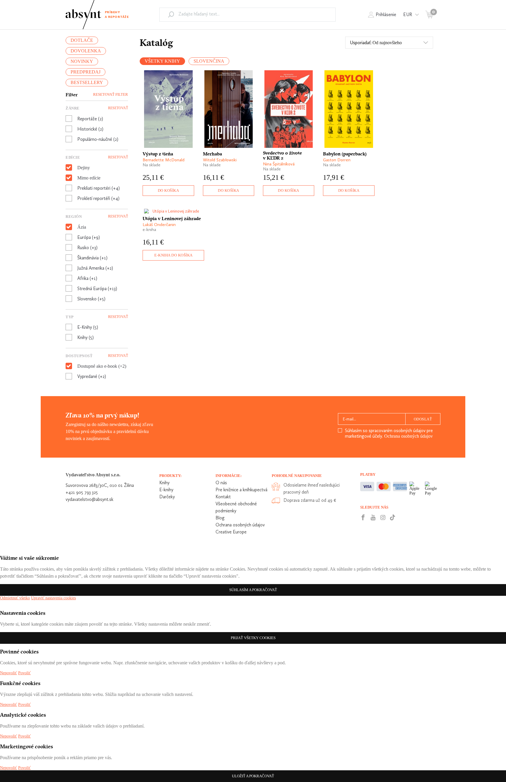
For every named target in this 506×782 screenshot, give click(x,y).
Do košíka (168, 190)
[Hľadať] (171, 14)
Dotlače (82, 40)
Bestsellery (87, 82)
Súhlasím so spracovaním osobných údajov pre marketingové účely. (389, 433)
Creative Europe (231, 532)
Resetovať (118, 108)
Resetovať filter (110, 94)
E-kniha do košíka (173, 255)
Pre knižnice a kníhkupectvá (241, 489)
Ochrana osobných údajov (408, 436)
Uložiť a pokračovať (253, 776)
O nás (221, 482)
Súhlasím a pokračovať (253, 590)
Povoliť (24, 673)
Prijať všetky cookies (253, 638)
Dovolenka (86, 50)
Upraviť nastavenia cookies (53, 598)
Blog (220, 518)
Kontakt (223, 496)
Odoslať (423, 419)
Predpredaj (85, 71)
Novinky (82, 61)
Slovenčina (209, 61)
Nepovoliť (8, 673)
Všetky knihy (162, 61)
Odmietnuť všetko (15, 598)
